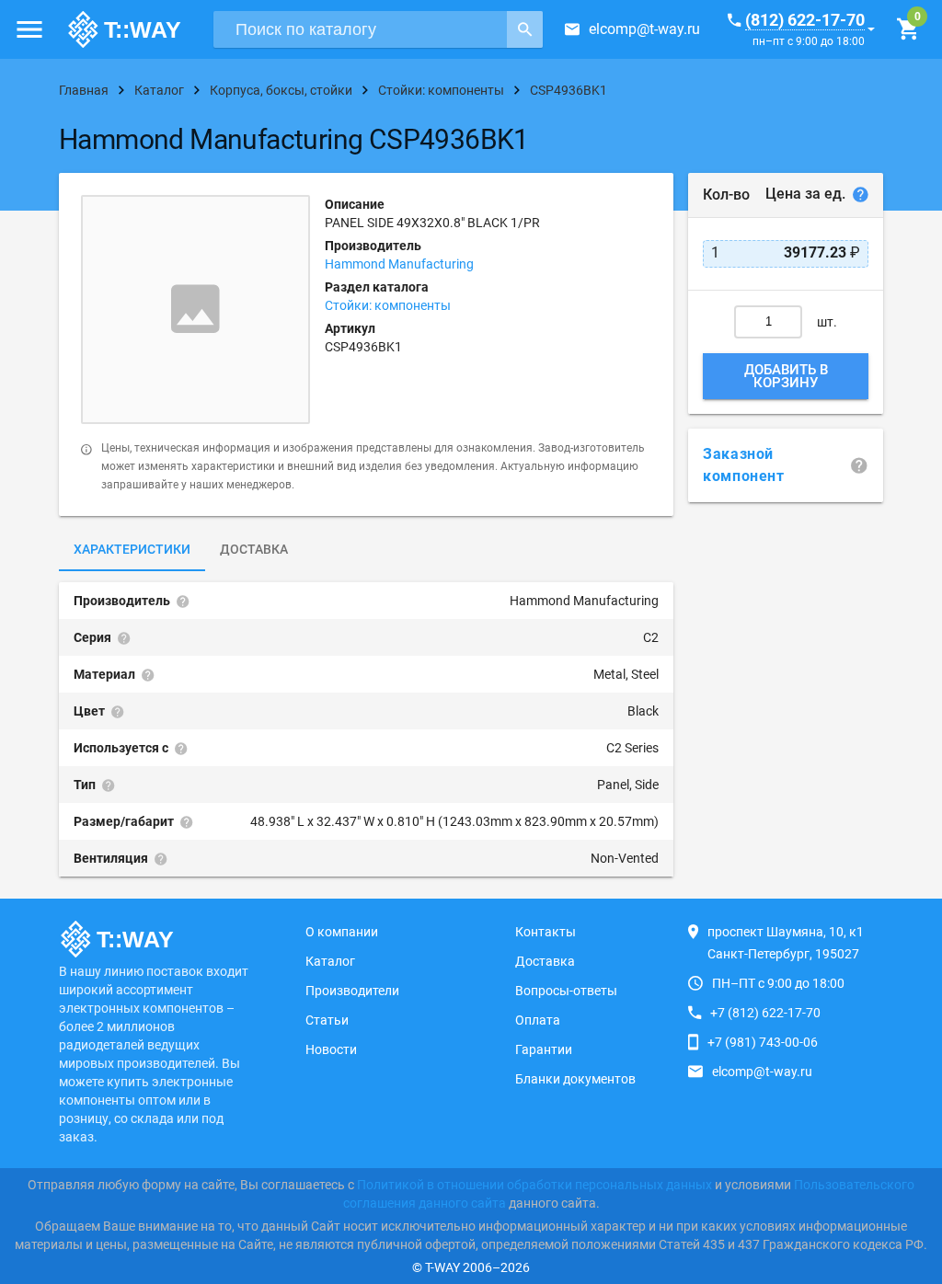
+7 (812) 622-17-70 (765, 1012)
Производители (352, 990)
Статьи (327, 1020)
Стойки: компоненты (388, 305)
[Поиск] (525, 29)
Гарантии (543, 1049)
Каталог (330, 961)
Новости (331, 1049)
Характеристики (132, 549)
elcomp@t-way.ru (644, 29)
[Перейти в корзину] (907, 29)
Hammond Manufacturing (399, 264)
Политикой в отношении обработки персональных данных (534, 1184)
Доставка (254, 549)
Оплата (537, 1020)
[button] (29, 29)
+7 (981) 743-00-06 (762, 1042)
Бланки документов (575, 1079)
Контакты (545, 931)
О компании (341, 931)
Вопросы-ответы (566, 990)
